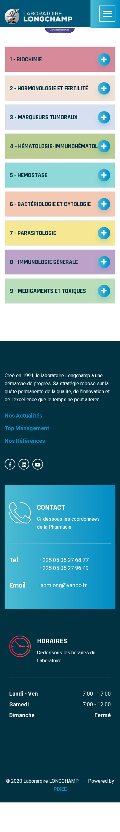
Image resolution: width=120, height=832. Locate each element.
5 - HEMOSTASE (28, 175)
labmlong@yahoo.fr (63, 585)
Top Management (27, 428)
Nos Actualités (23, 415)
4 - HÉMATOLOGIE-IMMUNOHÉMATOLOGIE (59, 146)
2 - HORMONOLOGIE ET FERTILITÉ (49, 88)
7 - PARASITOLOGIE (33, 233)
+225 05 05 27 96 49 (64, 568)
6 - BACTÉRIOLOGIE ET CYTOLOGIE (50, 204)
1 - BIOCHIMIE (26, 59)
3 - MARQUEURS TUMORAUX (44, 117)
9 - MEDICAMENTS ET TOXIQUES (48, 291)
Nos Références (25, 441)
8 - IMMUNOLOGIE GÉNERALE (44, 262)
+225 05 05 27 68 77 (64, 560)
